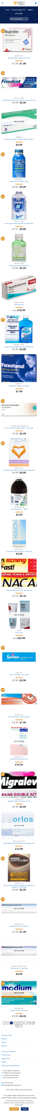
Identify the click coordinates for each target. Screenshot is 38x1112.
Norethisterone (19, 305)
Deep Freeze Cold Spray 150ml (19, 181)
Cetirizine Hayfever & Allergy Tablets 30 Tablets (19, 139)
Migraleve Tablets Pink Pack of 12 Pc (19, 801)
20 (33, 1023)
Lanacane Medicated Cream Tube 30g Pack (19, 590)
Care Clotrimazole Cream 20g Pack (19, 717)
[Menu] (2, 3)
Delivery (4, 1039)
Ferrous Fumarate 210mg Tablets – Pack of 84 (19, 428)
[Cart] (36, 3)
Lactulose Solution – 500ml (19, 509)
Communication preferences (10, 1065)
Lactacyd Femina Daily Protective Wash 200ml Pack (19, 470)
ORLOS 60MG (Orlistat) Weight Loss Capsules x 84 (19, 843)
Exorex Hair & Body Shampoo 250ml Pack (19, 551)
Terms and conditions (8, 1051)
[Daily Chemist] (19, 3)
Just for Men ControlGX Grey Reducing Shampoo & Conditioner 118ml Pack (19, 886)
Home (7, 10)
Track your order (6, 1035)
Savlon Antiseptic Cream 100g (19, 675)
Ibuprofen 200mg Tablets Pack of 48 (19, 58)
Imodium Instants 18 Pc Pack (19, 1010)
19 (29, 1023)
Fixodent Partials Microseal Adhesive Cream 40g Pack (19, 100)
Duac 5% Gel (19, 632)
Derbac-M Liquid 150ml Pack (19, 759)
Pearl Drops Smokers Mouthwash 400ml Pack (19, 223)
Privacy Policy (6, 1055)
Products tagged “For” (19, 10)
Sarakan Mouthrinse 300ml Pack (19, 266)
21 (17, 1026)
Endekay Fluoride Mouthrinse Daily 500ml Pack (19, 347)
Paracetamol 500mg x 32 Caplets (19, 386)
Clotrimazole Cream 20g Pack (19, 926)
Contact (3, 1042)
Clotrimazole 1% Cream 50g (19, 968)
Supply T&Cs (5, 1058)
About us (4, 1046)
